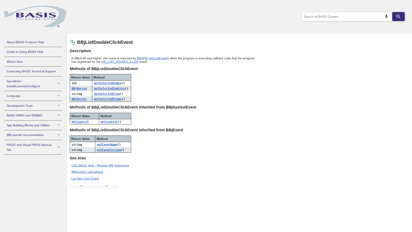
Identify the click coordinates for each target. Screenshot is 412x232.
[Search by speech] (386, 16)
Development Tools (20, 105)
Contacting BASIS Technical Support (31, 71)
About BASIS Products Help (25, 42)
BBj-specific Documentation (25, 135)
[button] (59, 83)
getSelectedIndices (109, 88)
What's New (15, 61)
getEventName (107, 144)
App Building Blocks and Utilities (28, 125)
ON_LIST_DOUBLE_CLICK (120, 61)
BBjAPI (141, 58)
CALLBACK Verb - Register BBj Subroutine (100, 165)
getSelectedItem (107, 94)
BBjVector (79, 88)
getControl (109, 122)
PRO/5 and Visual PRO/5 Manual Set (29, 147)
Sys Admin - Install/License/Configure (23, 83)
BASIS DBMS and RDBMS (24, 115)
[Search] (398, 16)
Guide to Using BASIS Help (25, 51)
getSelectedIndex (107, 83)
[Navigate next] (106, 185)
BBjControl (80, 122)
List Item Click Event (85, 178)
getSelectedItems (107, 99)
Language (13, 96)
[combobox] (347, 16)
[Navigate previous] (81, 185)
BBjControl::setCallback (87, 172)
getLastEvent (158, 58)
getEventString (109, 150)
